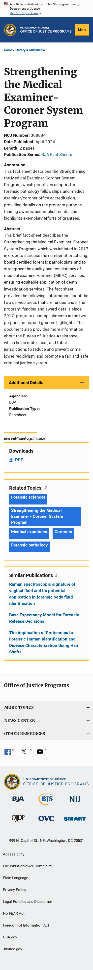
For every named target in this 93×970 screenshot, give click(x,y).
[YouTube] (41, 753)
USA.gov (10, 937)
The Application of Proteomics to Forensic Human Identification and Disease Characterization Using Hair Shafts (43, 642)
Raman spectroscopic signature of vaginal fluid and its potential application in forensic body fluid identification (42, 594)
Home (8, 50)
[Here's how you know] (46, 8)
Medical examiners (29, 531)
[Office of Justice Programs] (10, 30)
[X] (25, 753)
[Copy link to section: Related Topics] (44, 487)
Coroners (63, 531)
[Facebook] (9, 753)
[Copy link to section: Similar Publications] (55, 574)
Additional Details (26, 382)
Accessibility (13, 854)
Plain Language (15, 878)
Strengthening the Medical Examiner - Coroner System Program (37, 516)
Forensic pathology (29, 545)
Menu (82, 29)
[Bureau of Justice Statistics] (46, 806)
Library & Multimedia (30, 50)
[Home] (45, 30)
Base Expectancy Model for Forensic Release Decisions (44, 618)
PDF (19, 459)
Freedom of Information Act (26, 925)
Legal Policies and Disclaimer (27, 901)
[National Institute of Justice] (75, 803)
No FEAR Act (14, 913)
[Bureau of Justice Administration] (18, 803)
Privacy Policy (14, 890)
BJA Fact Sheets (56, 154)
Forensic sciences (28, 497)
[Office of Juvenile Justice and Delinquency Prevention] (18, 822)
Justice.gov (12, 949)
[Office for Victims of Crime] (46, 822)
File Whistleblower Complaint (27, 866)
